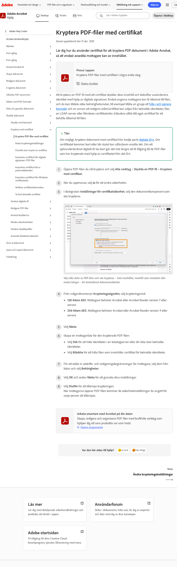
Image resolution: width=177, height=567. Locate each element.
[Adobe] (7, 5)
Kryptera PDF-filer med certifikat (31, 136)
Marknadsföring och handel (94, 4)
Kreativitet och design (28, 4)
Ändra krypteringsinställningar (29, 143)
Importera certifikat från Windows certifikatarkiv (31, 179)
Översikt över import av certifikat (31, 150)
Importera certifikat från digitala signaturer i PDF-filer (30, 159)
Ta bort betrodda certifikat (27, 194)
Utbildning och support (128, 4)
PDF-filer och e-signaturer (59, 4)
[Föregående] (85, 477)
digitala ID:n (146, 140)
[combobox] (123, 15)
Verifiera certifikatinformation (29, 187)
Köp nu (154, 4)
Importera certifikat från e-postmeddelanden (28, 169)
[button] (167, 5)
